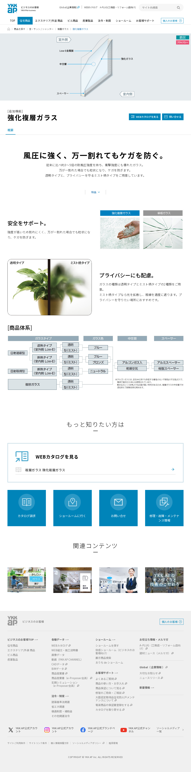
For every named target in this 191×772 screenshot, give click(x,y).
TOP (12, 20)
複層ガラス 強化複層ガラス (45, 469)
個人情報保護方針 (60, 743)
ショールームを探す (107, 645)
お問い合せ (118, 515)
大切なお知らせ (149, 673)
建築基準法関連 (60, 702)
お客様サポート (145, 20)
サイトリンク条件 (38, 743)
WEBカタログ (91, 7)
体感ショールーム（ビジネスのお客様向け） (115, 651)
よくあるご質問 (105, 678)
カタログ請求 (27, 515)
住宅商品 (25, 20)
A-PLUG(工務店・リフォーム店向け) (118, 7)
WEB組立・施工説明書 (64, 650)
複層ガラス (63, 28)
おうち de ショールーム (109, 662)
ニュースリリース (150, 677)
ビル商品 (73, 20)
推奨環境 (113, 743)
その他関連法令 (60, 716)
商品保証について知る (109, 688)
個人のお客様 (170, 20)
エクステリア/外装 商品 (49, 20)
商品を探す (19, 28)
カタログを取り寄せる (109, 709)
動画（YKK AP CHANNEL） (67, 659)
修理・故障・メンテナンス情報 (164, 517)
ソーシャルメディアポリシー (87, 743)
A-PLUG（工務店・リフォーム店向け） (160, 647)
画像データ (58, 654)
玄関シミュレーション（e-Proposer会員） (64, 684)
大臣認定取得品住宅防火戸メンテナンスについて (115, 699)
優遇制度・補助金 (61, 711)
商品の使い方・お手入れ (110, 683)
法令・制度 (104, 20)
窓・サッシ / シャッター (41, 28)
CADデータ (58, 664)
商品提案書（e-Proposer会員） (70, 678)
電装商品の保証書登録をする (112, 705)
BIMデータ (57, 668)
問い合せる (175, 117)
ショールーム (123, 20)
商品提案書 (58, 673)
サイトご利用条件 (16, 743)
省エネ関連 (58, 706)
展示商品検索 (103, 657)
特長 (93, 192)
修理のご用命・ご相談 (109, 692)
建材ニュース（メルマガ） (155, 653)
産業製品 (88, 20)
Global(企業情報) (68, 7)
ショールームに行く (72, 515)
